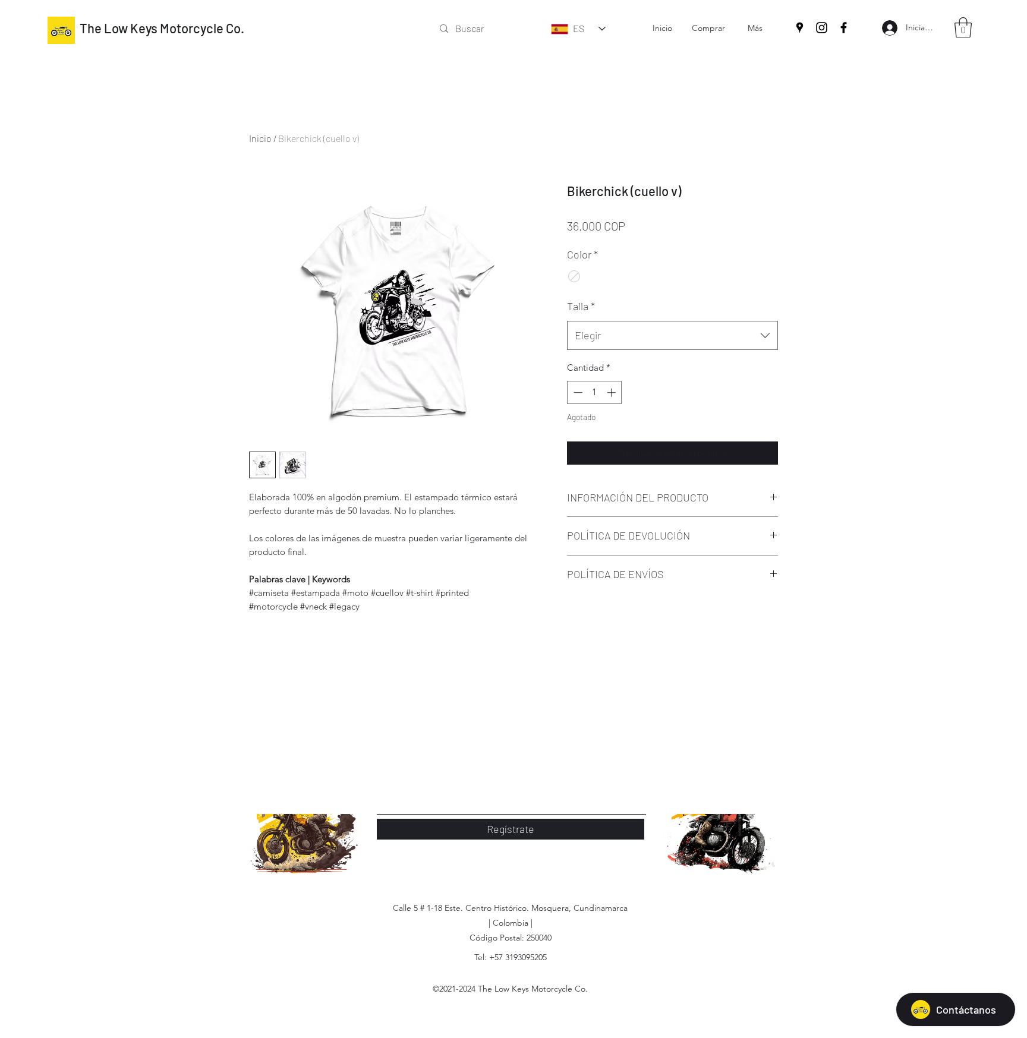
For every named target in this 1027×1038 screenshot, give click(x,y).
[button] (963, 27)
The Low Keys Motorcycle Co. (162, 28)
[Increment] (612, 392)
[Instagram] (821, 27)
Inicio (260, 138)
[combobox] (672, 336)
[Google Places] (799, 27)
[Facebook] (843, 27)
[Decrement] (577, 392)
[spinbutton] (594, 392)
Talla (581, 306)
